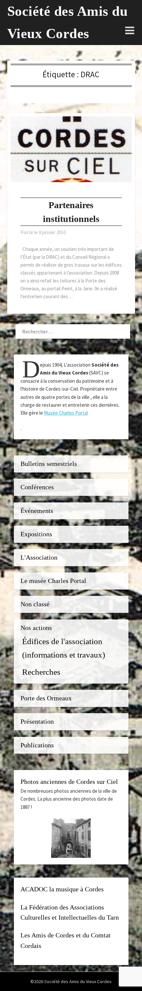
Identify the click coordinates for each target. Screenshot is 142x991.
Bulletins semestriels (48, 463)
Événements (36, 510)
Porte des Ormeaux (46, 698)
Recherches (41, 671)
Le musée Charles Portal (53, 580)
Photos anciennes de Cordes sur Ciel (69, 781)
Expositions (36, 534)
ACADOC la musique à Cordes (62, 889)
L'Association (38, 557)
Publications (37, 745)
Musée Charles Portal (66, 413)
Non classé (35, 604)
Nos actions (36, 627)
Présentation (37, 721)
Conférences (37, 487)
